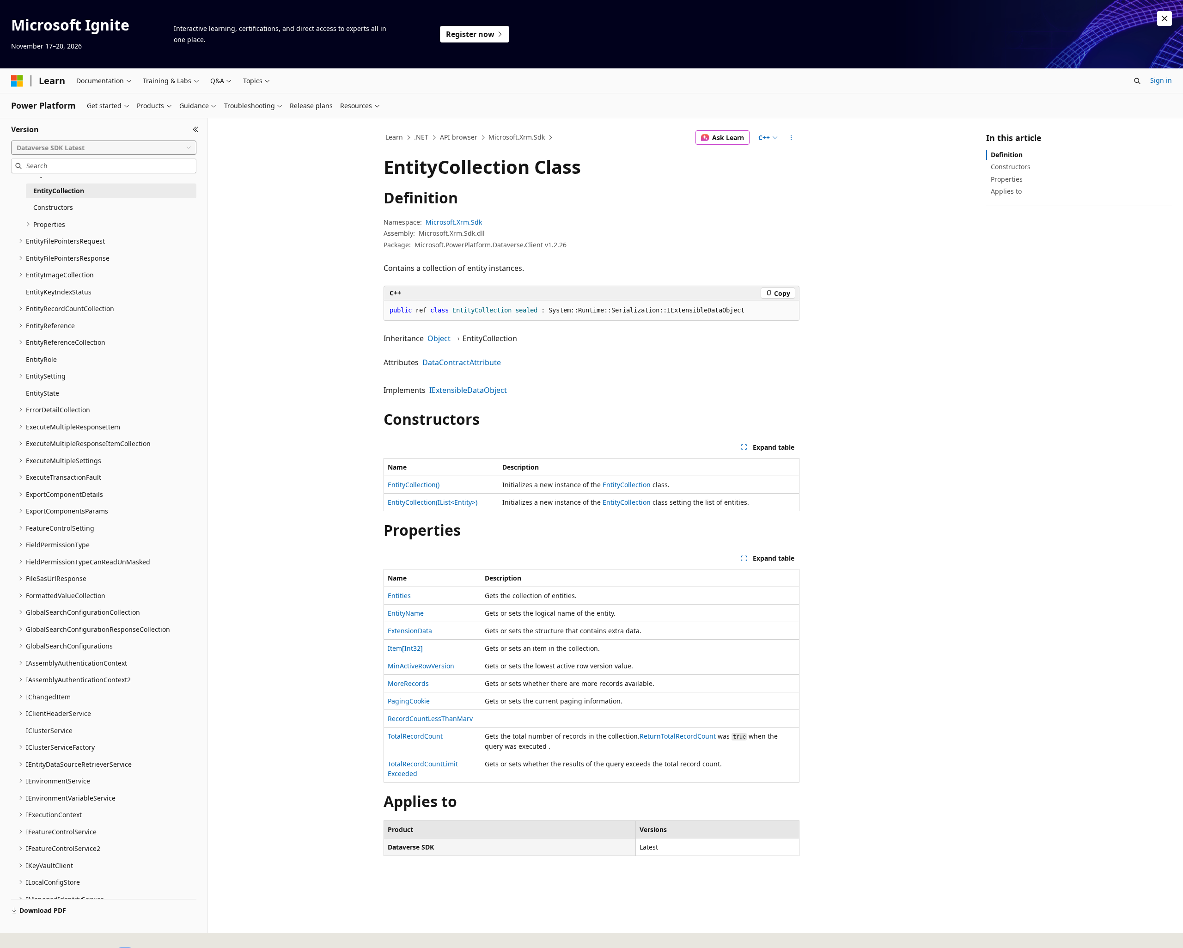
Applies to (1006, 191)
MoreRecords (408, 683)
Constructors (1011, 166)
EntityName (406, 613)
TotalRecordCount (415, 736)
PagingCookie (409, 701)
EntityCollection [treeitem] (58, 190)
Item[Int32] (405, 648)
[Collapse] (196, 129)
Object (439, 338)
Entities (399, 595)
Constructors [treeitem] (53, 207)
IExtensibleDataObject (468, 390)
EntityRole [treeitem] (41, 359)
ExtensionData (410, 630)
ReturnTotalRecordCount (678, 736)
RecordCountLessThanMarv (430, 718)
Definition (1007, 154)
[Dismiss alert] (1164, 18)
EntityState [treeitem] (42, 393)
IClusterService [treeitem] (49, 730)
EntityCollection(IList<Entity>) (432, 502)
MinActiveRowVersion (421, 665)
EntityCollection (627, 484)
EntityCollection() (413, 484)
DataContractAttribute (461, 362)
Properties (1007, 179)
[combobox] (103, 148)
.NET (421, 137)
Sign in (1161, 80)
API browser (458, 137)
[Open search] (1137, 81)
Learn (394, 137)
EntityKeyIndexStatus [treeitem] (58, 291)
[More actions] (791, 137)
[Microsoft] (17, 81)
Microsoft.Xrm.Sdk (516, 137)
